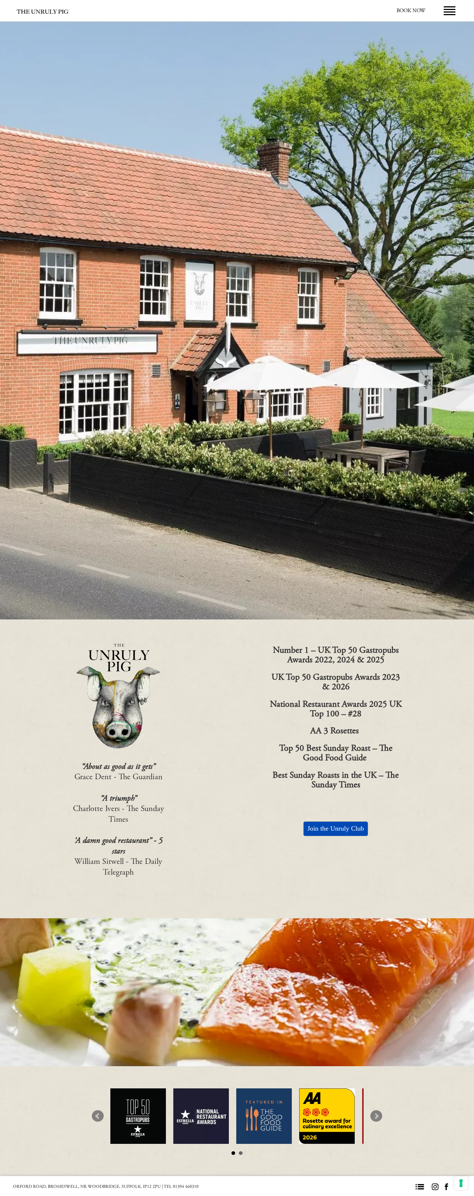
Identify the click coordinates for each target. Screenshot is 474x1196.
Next (376, 1116)
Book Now (411, 10)
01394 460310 (185, 1186)
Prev (98, 1116)
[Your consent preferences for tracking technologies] (461, 1183)
